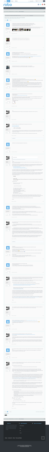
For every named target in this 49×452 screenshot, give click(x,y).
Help (20, 430)
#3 (43, 61)
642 (9, 73)
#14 (43, 272)
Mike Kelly (13, 47)
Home (6, 437)
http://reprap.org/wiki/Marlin (15, 126)
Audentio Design (27, 446)
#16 (43, 315)
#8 (43, 135)
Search (29, 15)
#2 (43, 47)
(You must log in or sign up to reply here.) (40, 411)
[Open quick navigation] (44, 11)
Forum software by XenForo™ (24, 445)
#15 (43, 302)
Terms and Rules (18, 437)
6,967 (9, 46)
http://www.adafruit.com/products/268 (17, 284)
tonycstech (15, 18)
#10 (43, 201)
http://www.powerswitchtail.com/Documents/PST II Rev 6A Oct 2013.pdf (21, 285)
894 (9, 132)
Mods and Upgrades (10, 18)
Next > (11, 411)
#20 (43, 408)
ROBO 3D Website (22, 425)
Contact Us (10, 437)
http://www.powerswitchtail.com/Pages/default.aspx (29, 284)
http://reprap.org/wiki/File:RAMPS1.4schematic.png (19, 167)
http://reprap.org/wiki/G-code (15, 125)
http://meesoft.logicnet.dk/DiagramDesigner (22, 95)
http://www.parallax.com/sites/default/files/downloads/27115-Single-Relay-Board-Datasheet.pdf (23, 334)
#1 (43, 33)
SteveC (12, 119)
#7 (43, 119)
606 (9, 87)
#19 (43, 357)
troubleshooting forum (24, 15)
